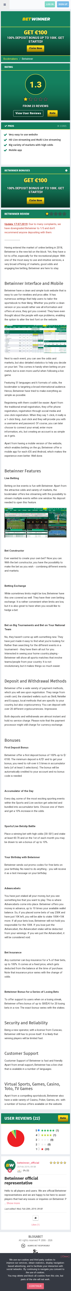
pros (10, 126)
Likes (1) (36, 1225)
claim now (35, 48)
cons (63, 126)
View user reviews (28, 113)
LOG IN (50, 4)
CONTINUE (35, 1286)
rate (52, 113)
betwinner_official (28, 1162)
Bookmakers (10, 58)
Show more (13, 1203)
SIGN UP (63, 4)
